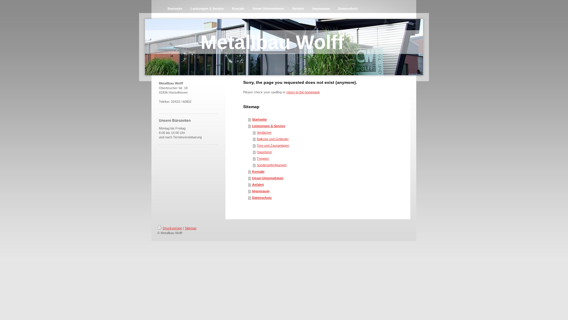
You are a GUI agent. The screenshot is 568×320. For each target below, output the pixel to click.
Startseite (259, 119)
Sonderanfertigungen (272, 165)
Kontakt (258, 171)
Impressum (261, 191)
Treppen (263, 158)
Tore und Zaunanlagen (273, 145)
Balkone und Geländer (273, 139)
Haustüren (264, 152)
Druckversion (172, 228)
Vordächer (264, 132)
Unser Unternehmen (267, 178)
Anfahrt (258, 184)
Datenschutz (262, 197)
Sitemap (190, 228)
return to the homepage (303, 92)
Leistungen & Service (268, 126)
